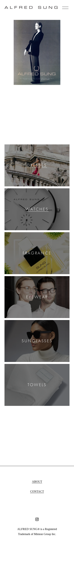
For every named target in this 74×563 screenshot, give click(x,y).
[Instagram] (37, 519)
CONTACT (37, 491)
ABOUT (37, 481)
